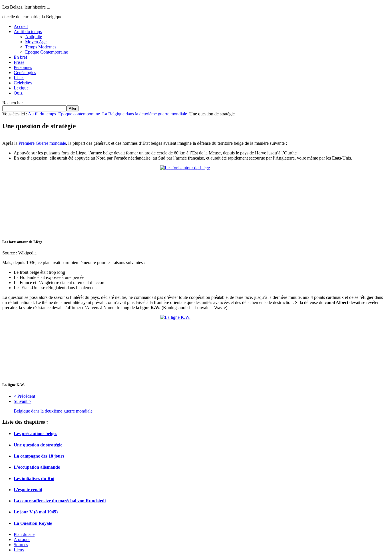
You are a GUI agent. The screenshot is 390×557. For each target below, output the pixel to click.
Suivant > (22, 401)
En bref (20, 57)
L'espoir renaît (28, 489)
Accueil (21, 26)
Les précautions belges (35, 433)
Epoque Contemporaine (46, 52)
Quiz (18, 93)
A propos (22, 539)
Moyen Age (36, 41)
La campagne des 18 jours (39, 456)
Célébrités (23, 82)
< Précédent (24, 396)
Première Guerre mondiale (42, 143)
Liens (19, 549)
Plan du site (24, 534)
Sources (21, 544)
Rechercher (12, 102)
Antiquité (33, 36)
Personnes (23, 67)
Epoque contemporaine (79, 113)
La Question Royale (33, 523)
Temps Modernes (40, 46)
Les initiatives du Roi (34, 478)
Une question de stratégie (38, 444)
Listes (19, 77)
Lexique (21, 87)
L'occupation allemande (37, 467)
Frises (19, 62)
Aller (72, 108)
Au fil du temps (28, 31)
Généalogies (25, 72)
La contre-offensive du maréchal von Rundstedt (60, 500)
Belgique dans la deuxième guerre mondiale (53, 411)
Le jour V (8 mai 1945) (36, 511)
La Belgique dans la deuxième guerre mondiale (144, 113)
